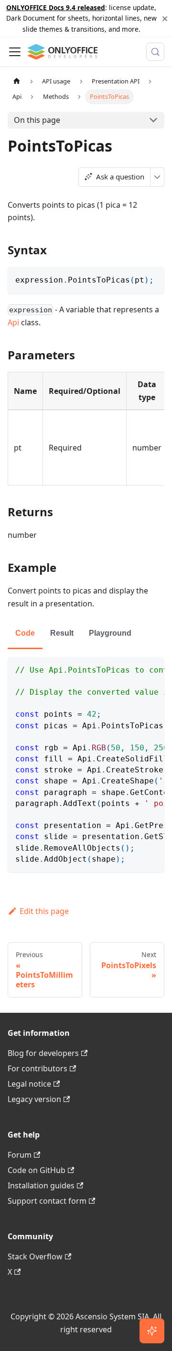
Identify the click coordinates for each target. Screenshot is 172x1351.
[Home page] (17, 81)
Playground (110, 633)
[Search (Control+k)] (155, 52)
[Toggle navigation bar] (15, 52)
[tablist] (86, 634)
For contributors (37, 1068)
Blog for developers (43, 1053)
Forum (20, 1155)
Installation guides (41, 1185)
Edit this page (44, 911)
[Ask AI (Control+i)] (152, 1330)
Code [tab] (25, 633)
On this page (37, 120)
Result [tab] (62, 633)
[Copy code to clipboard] (153, 278)
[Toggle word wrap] (135, 669)
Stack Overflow (35, 1256)
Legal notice (29, 1083)
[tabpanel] (86, 764)
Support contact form (47, 1201)
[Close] (165, 18)
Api (13, 322)
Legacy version (34, 1099)
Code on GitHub (36, 1170)
